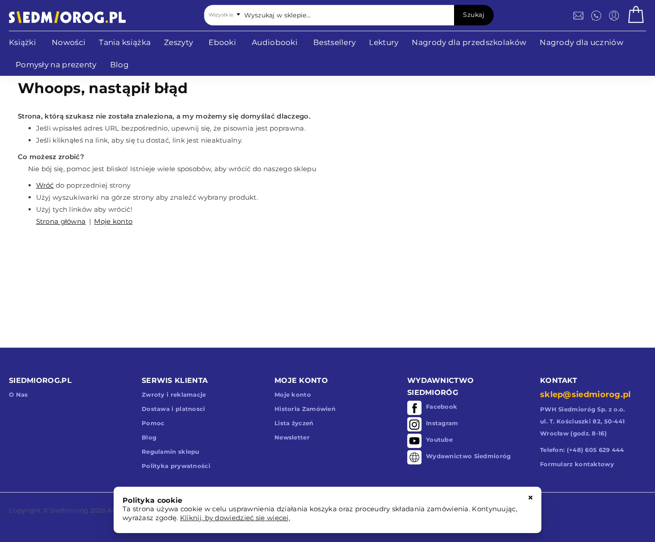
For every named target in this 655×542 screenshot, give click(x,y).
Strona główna (61, 221)
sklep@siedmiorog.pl (585, 394)
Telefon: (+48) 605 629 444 (582, 449)
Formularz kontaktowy (577, 464)
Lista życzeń (294, 423)
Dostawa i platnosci (173, 408)
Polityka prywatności (176, 465)
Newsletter (292, 437)
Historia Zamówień (305, 408)
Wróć (45, 185)
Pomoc (153, 423)
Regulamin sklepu (171, 451)
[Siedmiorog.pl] (67, 17)
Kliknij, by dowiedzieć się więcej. (235, 517)
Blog (149, 437)
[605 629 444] (596, 15)
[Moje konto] (614, 15)
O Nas (18, 394)
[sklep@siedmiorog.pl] (578, 15)
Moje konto (113, 221)
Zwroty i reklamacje (174, 394)
